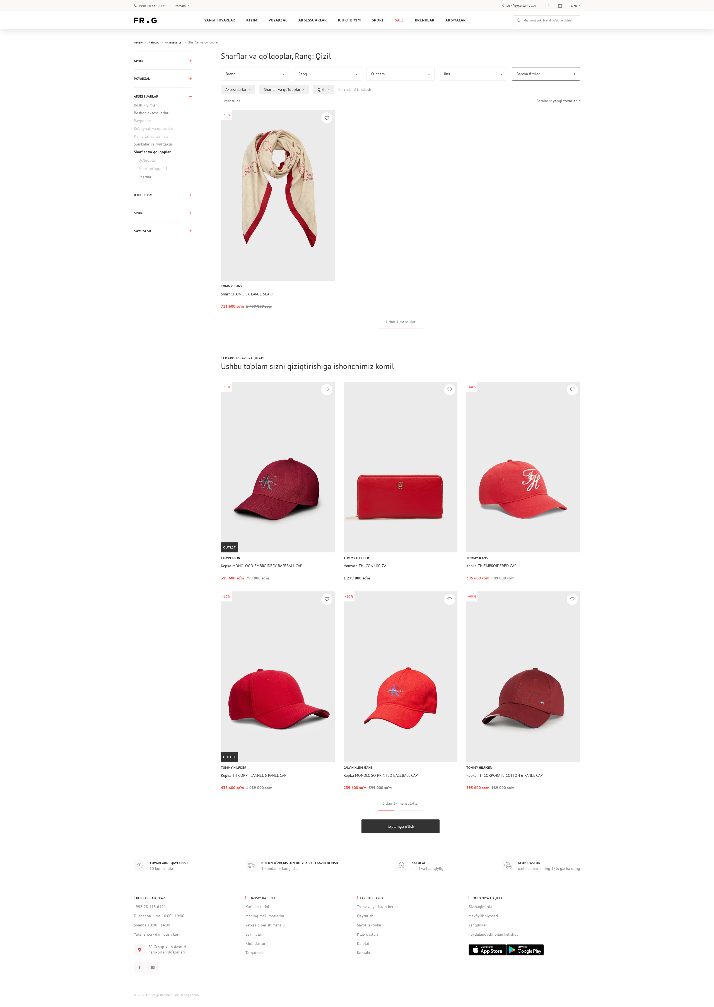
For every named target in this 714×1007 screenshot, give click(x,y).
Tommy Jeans (231, 286)
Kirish (506, 5)
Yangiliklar (478, 925)
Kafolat (363, 943)
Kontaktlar (366, 952)
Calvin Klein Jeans (358, 767)
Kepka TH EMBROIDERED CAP (491, 565)
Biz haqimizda (480, 906)
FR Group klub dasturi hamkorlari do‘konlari (167, 949)
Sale (399, 20)
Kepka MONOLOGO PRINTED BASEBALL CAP (381, 775)
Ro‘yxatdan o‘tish (524, 5)
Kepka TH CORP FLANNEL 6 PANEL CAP (253, 775)
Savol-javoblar (369, 925)
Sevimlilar (253, 934)
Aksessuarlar (312, 20)
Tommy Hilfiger (356, 558)
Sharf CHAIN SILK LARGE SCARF (247, 294)
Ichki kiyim (349, 20)
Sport (378, 20)
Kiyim (251, 20)
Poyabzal (278, 20)
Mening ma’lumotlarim (264, 915)
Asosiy (138, 42)
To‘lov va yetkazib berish (378, 906)
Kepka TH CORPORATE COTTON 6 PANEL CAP (504, 775)
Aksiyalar (455, 20)
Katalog (153, 42)
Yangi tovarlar (219, 20)
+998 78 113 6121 (152, 6)
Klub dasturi (256, 943)
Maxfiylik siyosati (483, 915)
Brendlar (425, 20)
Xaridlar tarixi (257, 906)
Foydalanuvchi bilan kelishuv (493, 934)
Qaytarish (365, 915)
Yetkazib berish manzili (265, 925)
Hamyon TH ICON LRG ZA (365, 565)
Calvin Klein (230, 558)
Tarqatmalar (255, 952)
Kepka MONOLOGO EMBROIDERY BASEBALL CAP (261, 565)
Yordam (180, 6)
